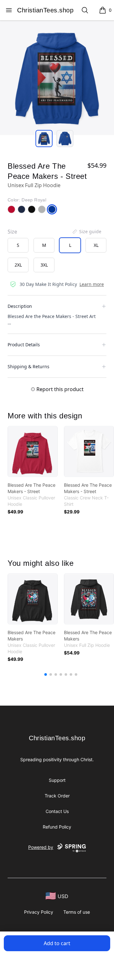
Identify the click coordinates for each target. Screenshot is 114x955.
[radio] (18, 245)
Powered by (40, 847)
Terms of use (76, 912)
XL (96, 245)
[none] (86, 231)
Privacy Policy (38, 912)
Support (57, 780)
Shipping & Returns (28, 366)
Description (20, 306)
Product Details (24, 345)
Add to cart (57, 943)
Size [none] (12, 231)
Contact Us (57, 811)
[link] (32, 451)
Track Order (57, 795)
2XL (18, 265)
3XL (44, 265)
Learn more (91, 284)
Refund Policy (57, 827)
